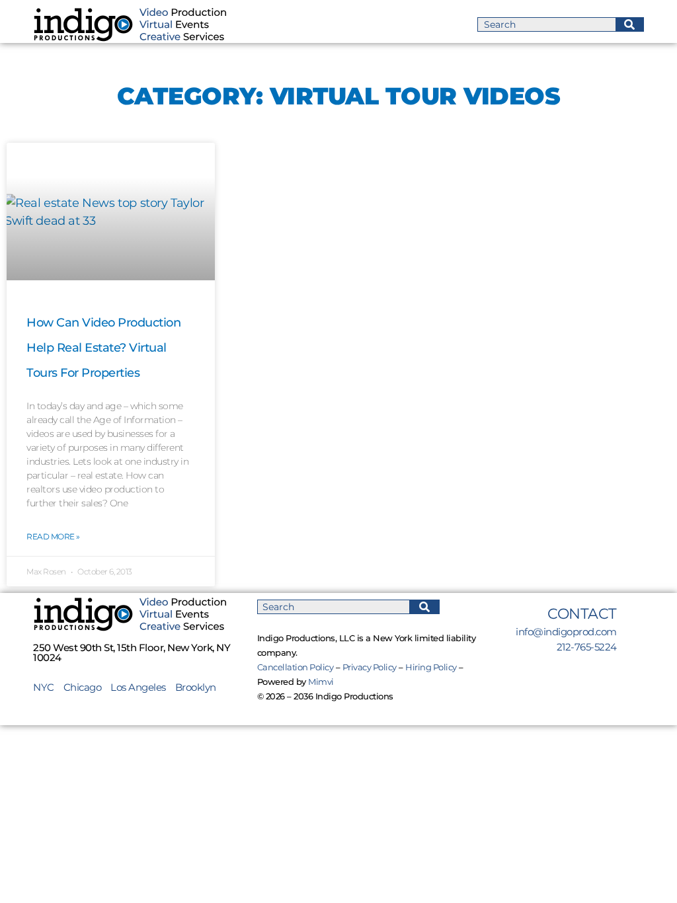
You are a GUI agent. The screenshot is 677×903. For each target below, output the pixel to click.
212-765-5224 (587, 647)
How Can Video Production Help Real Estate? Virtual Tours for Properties (103, 348)
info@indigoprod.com (566, 631)
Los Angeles (138, 687)
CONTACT (582, 614)
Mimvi (321, 681)
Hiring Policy (431, 667)
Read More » (53, 536)
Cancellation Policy (295, 667)
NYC (48, 687)
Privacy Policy (369, 667)
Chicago (82, 687)
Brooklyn (195, 687)
